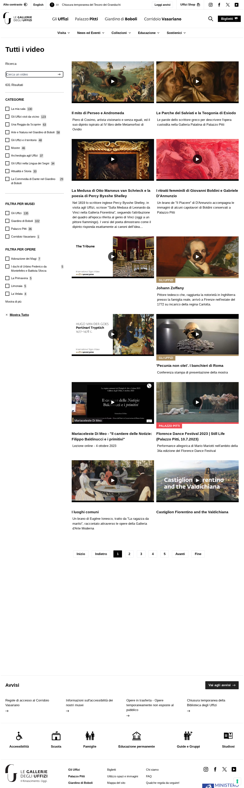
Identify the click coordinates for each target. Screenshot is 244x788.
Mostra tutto (19, 314)
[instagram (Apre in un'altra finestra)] (210, 4)
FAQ (149, 776)
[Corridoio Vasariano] (162, 19)
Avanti (180, 554)
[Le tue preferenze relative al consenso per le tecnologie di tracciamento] (237, 781)
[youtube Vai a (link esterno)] (234, 769)
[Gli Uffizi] (60, 19)
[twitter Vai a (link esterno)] (224, 769)
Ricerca (10, 64)
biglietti (227, 19)
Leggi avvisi (162, 4)
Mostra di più (13, 301)
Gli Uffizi (74, 769)
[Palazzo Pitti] (86, 19)
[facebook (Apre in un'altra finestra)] (219, 4)
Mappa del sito (116, 782)
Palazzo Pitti (76, 776)
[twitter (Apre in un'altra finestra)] (228, 4)
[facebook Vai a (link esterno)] (215, 769)
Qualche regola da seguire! (162, 782)
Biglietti (111, 769)
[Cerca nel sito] (58, 74)
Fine (198, 554)
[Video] (17, 19)
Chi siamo (152, 769)
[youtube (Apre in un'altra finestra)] (236, 4)
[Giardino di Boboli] (121, 19)
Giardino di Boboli (80, 782)
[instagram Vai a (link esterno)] (205, 769)
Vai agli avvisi (220, 685)
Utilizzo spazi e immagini (122, 776)
